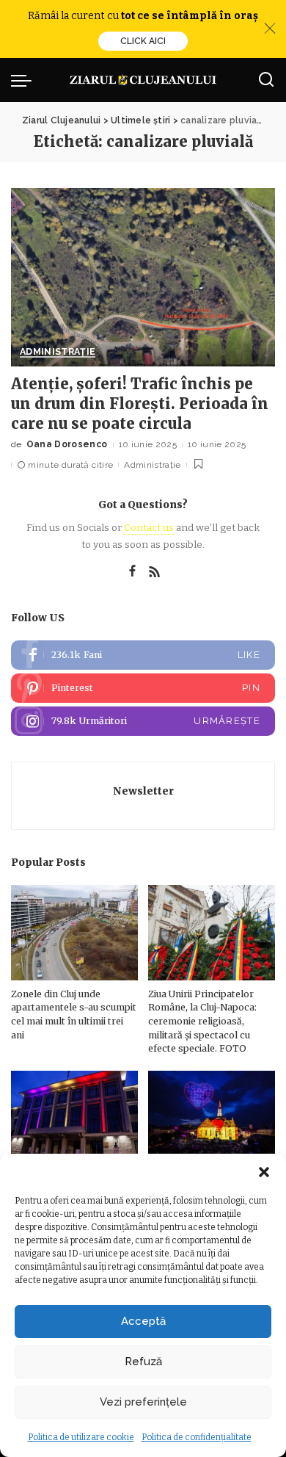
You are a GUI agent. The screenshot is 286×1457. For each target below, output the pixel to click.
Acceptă (143, 1321)
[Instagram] (143, 721)
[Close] (270, 28)
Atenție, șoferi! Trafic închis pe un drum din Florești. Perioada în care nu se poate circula (139, 404)
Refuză (143, 1361)
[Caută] (266, 80)
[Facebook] (132, 572)
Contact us (149, 527)
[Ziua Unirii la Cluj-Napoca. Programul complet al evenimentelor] (211, 1118)
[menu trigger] (25, 80)
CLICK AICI (143, 41)
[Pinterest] (143, 688)
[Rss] (155, 572)
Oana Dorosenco (67, 444)
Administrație (57, 352)
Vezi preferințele (143, 1402)
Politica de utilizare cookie (81, 1437)
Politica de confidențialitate (197, 1437)
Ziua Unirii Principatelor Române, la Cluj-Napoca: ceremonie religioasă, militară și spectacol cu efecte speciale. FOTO (202, 1021)
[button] (264, 1172)
